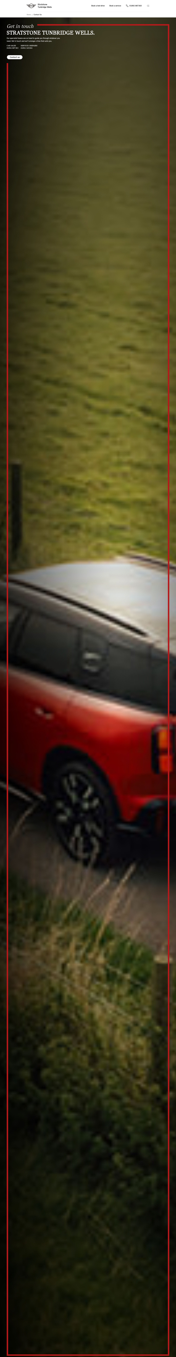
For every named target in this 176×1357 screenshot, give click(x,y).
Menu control (148, 6)
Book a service (115, 6)
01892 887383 (135, 6)
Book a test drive (98, 6)
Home (29, 15)
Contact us (15, 57)
